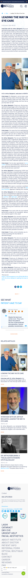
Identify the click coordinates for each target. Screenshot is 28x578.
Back (16, 294)
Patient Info (9, 545)
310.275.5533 (7, 497)
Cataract (7, 527)
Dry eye (6, 530)
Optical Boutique (12, 551)
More (2, 384)
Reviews (7, 562)
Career (6, 559)
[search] (21, 6)
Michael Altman (13, 309)
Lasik (5, 524)
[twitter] (21, 287)
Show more (14, 334)
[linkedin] (18, 287)
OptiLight (14, 197)
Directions (5, 506)
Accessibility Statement (7, 574)
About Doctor (10, 542)
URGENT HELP (9, 533)
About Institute (11, 539)
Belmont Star (5, 468)
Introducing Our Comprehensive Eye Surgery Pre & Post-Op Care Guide (14, 1)
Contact (7, 556)
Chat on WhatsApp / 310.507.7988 (12, 509)
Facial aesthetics (12, 536)
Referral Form (11, 548)
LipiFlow (6, 197)
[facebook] (15, 287)
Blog (7, 13)
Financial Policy (5, 572)
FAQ (4, 565)
